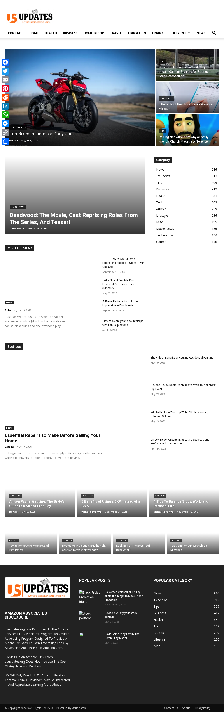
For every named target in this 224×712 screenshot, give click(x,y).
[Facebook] (5, 62)
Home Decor (94, 33)
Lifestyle (179, 33)
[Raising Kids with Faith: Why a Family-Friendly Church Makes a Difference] (187, 130)
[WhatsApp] (5, 115)
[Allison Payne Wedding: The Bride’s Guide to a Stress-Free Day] (40, 494)
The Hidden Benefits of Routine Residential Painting (182, 357)
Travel (116, 33)
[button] (214, 33)
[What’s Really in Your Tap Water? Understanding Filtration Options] (131, 421)
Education (137, 33)
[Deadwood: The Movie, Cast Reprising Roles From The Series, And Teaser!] (75, 195)
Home (33, 33)
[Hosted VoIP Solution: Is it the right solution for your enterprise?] (85, 536)
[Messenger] (5, 123)
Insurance (166, 98)
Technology (18, 127)
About (186, 708)
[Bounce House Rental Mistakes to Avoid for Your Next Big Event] (131, 394)
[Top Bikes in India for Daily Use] (80, 97)
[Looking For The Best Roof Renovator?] (139, 536)
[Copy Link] (5, 132)
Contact (15, 33)
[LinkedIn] (5, 106)
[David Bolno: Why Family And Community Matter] (90, 641)
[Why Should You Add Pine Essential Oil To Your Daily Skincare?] (89, 285)
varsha (9, 446)
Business (70, 33)
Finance (158, 33)
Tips (162, 61)
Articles (16, 495)
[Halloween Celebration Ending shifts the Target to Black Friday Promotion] (90, 599)
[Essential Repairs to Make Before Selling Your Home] (56, 393)
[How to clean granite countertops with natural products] (89, 326)
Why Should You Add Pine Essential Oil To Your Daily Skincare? (118, 284)
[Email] (5, 79)
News (200, 33)
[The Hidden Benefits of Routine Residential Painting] (131, 366)
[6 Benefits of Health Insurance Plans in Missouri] (187, 97)
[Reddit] (5, 97)
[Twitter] (5, 71)
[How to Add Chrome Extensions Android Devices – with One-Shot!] (89, 264)
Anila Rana (17, 228)
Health (51, 33)
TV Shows (17, 207)
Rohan (9, 310)
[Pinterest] (5, 88)
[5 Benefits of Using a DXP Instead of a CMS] (112, 494)
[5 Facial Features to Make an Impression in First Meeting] (89, 306)
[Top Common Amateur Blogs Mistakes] (193, 536)
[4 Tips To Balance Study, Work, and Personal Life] (184, 494)
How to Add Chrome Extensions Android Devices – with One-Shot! (123, 262)
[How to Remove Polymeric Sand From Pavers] (31, 536)
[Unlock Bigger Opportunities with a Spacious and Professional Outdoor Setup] (131, 448)
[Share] (5, 141)
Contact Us (171, 708)
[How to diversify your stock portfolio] (90, 620)
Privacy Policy (202, 708)
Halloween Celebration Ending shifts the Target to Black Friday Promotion (124, 596)
